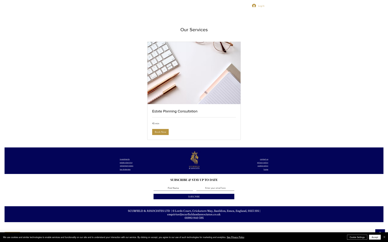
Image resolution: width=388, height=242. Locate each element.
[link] (194, 111)
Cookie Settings (357, 237)
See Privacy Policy (235, 237)
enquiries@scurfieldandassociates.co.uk (194, 214)
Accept (375, 237)
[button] (160, 132)
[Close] (384, 237)
